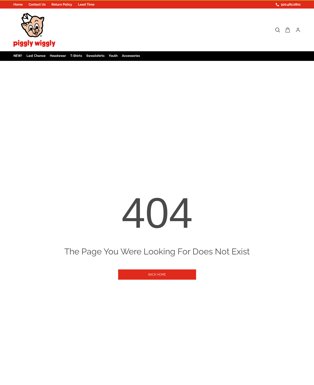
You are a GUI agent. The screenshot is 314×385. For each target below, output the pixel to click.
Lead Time (86, 4)
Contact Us (37, 4)
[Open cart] (287, 30)
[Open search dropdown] (277, 29)
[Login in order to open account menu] (296, 30)
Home (18, 4)
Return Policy (61, 4)
